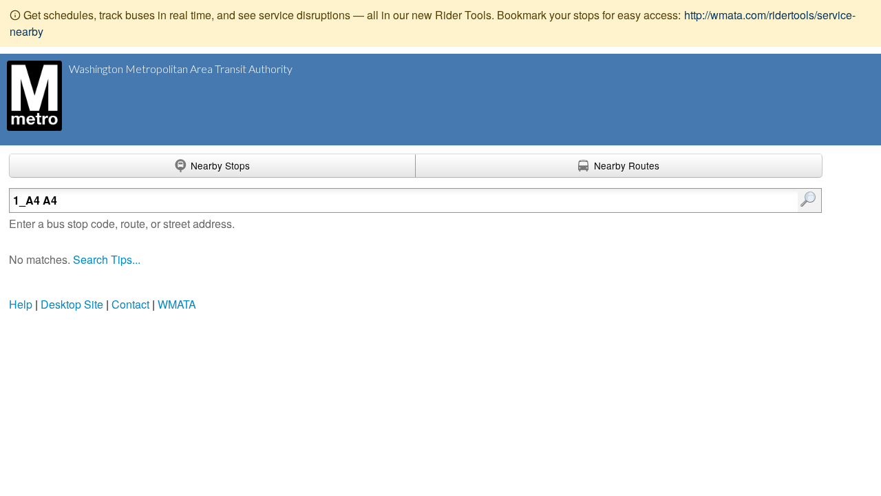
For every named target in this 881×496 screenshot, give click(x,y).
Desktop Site (72, 304)
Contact (130, 304)
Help (20, 304)
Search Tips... (106, 259)
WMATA (177, 304)
